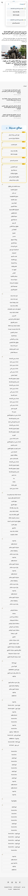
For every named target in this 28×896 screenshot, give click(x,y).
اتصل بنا (10, 889)
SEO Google (14, 154)
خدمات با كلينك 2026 (14, 518)
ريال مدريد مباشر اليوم (14, 682)
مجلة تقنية (14, 335)
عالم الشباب (14, 144)
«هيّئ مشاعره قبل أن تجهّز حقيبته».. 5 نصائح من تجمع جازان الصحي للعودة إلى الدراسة (11, 91)
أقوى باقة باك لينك (14, 514)
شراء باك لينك (14, 295)
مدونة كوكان (14, 216)
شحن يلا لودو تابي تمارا (14, 421)
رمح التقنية (14, 259)
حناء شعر (14, 475)
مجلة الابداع (14, 243)
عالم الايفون (14, 213)
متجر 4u (14, 412)
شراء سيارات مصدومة (14, 653)
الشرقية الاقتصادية (14, 209)
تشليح (14, 636)
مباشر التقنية (14, 276)
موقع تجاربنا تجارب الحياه (14, 521)
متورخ (14, 233)
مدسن (14, 236)
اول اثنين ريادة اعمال (14, 135)
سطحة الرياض (14, 610)
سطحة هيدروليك (14, 620)
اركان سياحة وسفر (14, 180)
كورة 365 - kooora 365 (14, 742)
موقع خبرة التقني (14, 226)
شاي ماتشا (14, 485)
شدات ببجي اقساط (14, 358)
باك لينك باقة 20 (14, 508)
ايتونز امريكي (14, 375)
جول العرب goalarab (14, 669)
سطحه (14, 613)
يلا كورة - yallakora (14, 738)
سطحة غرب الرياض (14, 626)
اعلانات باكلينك (14, 534)
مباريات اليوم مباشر (14, 547)
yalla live (14, 695)
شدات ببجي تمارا (14, 362)
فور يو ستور (14, 408)
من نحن (23, 887)
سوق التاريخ (14, 504)
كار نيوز (14, 223)
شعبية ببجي (14, 451)
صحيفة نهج (14, 219)
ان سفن (14, 193)
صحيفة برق (14, 170)
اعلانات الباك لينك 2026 (14, 325)
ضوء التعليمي (14, 166)
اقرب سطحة (14, 633)
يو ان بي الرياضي (14, 339)
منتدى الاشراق (14, 322)
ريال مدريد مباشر (14, 554)
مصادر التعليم (14, 332)
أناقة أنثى (14, 229)
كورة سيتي (14, 666)
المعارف (14, 253)
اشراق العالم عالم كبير (14, 319)
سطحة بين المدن (14, 616)
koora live (14, 718)
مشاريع (14, 528)
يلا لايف (14, 676)
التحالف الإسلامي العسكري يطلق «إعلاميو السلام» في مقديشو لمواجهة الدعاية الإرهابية (11, 107)
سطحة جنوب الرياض (14, 630)
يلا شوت (14, 540)
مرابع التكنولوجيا (14, 196)
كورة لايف (14, 758)
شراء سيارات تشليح (14, 643)
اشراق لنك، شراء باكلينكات (14, 309)
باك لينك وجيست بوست (14, 329)
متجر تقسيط (14, 395)
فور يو (14, 435)
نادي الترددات (14, 246)
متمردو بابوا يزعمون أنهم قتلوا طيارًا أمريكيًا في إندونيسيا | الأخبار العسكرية (14, 32)
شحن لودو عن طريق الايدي (14, 448)
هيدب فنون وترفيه (14, 349)
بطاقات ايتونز (14, 455)
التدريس (14, 315)
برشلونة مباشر (14, 550)
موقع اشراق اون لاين (14, 176)
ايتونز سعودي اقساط (14, 378)
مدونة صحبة (14, 279)
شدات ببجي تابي (14, 368)
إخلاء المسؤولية (16, 889)
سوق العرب (14, 501)
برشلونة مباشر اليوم (14, 685)
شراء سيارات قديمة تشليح (14, 656)
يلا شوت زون (14, 863)
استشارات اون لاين (14, 249)
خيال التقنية (14, 199)
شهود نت (14, 269)
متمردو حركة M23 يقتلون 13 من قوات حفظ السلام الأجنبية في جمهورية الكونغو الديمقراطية (15, 62)
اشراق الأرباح (14, 289)
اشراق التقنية (14, 189)
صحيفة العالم (14, 352)
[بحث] (2, 2)
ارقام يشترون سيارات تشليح (14, 650)
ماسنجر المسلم (14, 160)
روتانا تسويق (14, 239)
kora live (14, 754)
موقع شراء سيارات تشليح (14, 646)
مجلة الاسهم (14, 206)
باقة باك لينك (14, 151)
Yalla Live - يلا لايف (14, 732)
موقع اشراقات (14, 173)
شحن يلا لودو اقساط (14, 382)
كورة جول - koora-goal (14, 708)
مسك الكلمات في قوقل (14, 186)
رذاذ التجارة (14, 263)
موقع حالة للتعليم (14, 342)
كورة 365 (14, 663)
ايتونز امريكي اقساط (14, 428)
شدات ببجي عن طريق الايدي (14, 415)
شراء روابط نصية (14, 302)
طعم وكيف (14, 266)
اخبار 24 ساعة (14, 345)
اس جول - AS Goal (14, 745)
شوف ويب (14, 203)
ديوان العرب (14, 524)
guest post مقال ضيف (14, 498)
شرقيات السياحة (14, 283)
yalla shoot (14, 544)
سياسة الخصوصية (8, 887)
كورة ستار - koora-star (14, 705)
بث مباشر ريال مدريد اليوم (14, 673)
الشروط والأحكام (17, 887)
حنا (14, 478)
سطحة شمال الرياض (14, 623)
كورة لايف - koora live (14, 833)
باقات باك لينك (14, 305)
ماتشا (14, 481)
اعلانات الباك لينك (14, 312)
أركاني (14, 273)
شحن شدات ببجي (14, 438)
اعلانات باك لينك (14, 531)
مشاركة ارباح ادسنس (14, 138)
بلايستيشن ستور (14, 458)
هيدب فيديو (14, 256)
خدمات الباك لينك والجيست (14, 494)
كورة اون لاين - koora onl (14, 735)
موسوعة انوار (14, 286)
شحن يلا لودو (14, 445)
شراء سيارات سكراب (14, 640)
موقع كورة (14, 800)
